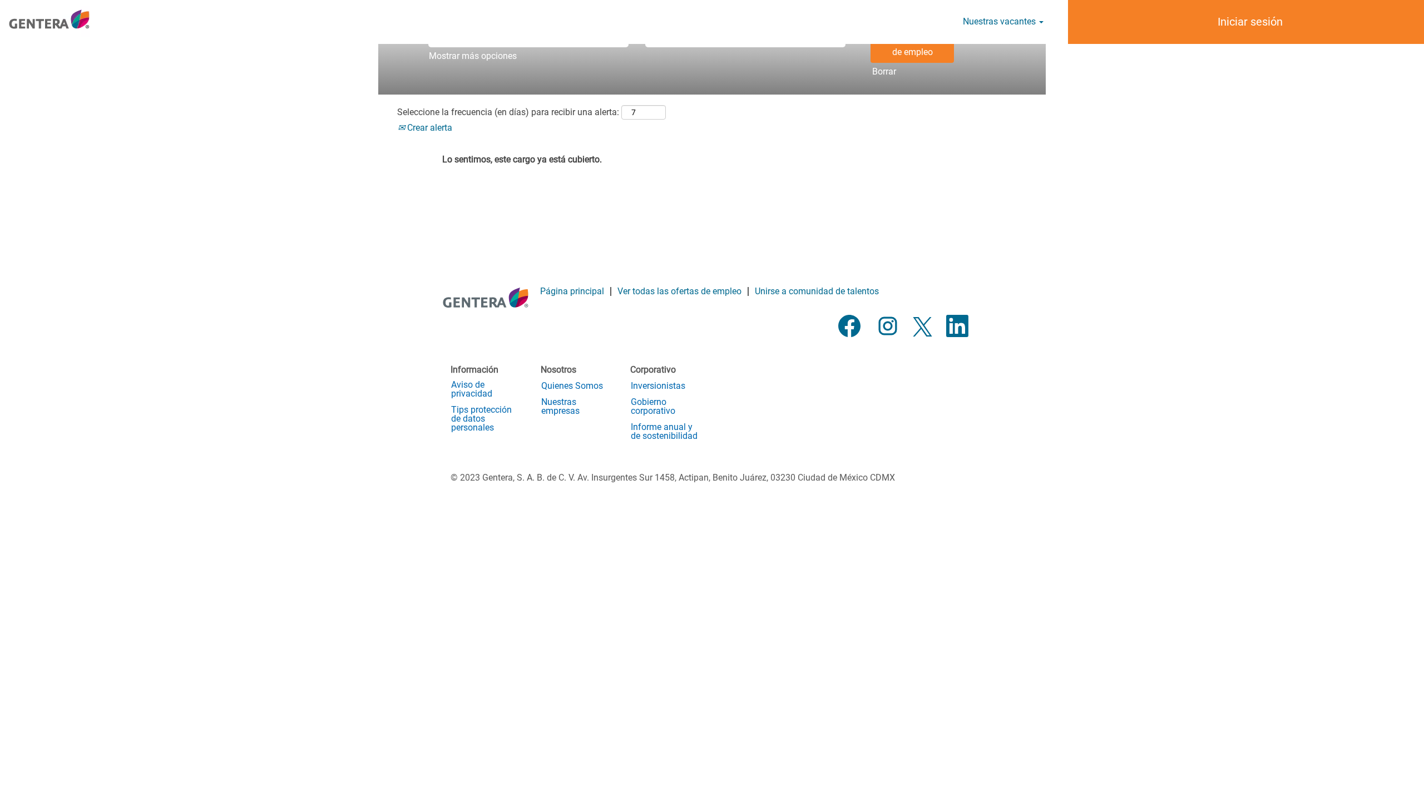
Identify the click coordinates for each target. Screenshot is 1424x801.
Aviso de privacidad (471, 389)
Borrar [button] (884, 71)
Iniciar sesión (1250, 21)
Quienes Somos (572, 386)
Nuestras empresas (560, 406)
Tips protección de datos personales (481, 419)
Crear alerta (428, 127)
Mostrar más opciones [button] (473, 56)
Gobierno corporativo (653, 406)
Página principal (572, 291)
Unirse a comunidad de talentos (817, 291)
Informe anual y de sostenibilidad (664, 431)
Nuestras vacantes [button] (1000, 21)
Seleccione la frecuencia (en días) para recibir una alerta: (508, 112)
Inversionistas (658, 386)
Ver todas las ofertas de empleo (679, 291)
